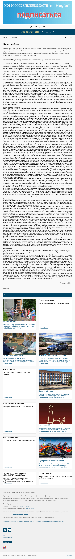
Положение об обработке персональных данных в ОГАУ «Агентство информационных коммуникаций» (33, 521)
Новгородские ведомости (20, 514)
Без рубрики (8, 328)
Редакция (69, 555)
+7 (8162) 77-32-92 (23, 506)
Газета (14, 37)
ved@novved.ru (29, 508)
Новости (5, 37)
